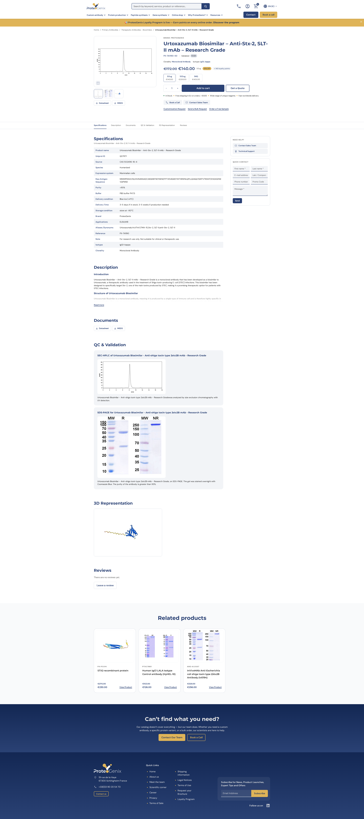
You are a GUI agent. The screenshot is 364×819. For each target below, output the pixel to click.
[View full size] (98, 83)
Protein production (117, 15)
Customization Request (175, 109)
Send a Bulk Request (197, 109)
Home (96, 30)
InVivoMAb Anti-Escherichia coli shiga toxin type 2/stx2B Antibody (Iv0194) (203, 674)
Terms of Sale (156, 803)
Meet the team (157, 782)
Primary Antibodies (110, 30)
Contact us (101, 794)
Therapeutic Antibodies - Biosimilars (136, 30)
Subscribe (259, 793)
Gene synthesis (160, 15)
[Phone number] (239, 6)
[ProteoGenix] (96, 6)
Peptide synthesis (139, 15)
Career (153, 792)
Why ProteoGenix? (196, 15)
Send (237, 200)
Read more (99, 305)
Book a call (268, 14)
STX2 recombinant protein (113, 670)
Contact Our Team (171, 737)
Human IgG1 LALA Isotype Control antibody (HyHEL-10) (159, 672)
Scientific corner (158, 787)
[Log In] (247, 6)
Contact (251, 14)
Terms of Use (184, 785)
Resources (215, 15)
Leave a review (105, 585)
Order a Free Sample (219, 109)
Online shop (177, 15)
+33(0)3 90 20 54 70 (110, 786)
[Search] (205, 6)
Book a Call (196, 737)
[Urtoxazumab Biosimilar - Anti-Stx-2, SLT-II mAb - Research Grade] (118, 93)
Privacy (153, 797)
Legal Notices (185, 780)
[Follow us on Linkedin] (268, 805)
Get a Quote (238, 88)
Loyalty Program (186, 799)
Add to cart (203, 88)
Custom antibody (95, 15)
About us (154, 776)
